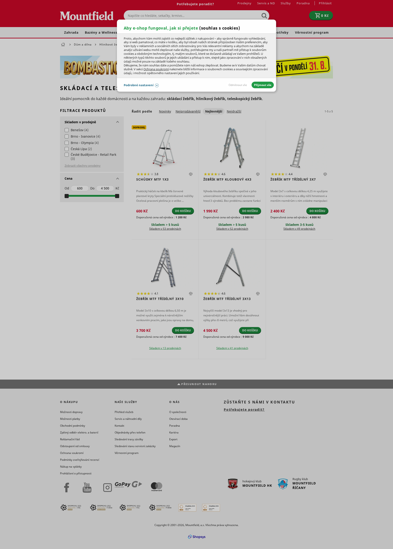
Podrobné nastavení (139, 85)
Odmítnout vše (238, 85)
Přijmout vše (262, 85)
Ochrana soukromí (156, 69)
